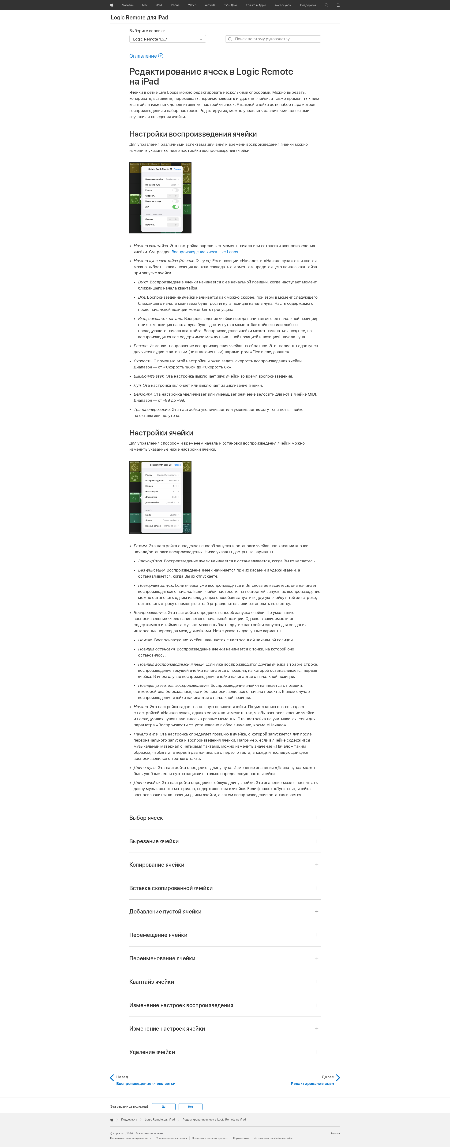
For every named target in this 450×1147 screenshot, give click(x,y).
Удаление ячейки (152, 1052)
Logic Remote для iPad (139, 17)
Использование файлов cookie (273, 1138)
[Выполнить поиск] (230, 39)
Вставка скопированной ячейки (171, 888)
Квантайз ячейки (151, 981)
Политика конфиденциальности (130, 1138)
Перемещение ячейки (158, 935)
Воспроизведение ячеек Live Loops (205, 251)
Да (163, 1106)
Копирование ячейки (156, 864)
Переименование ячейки (162, 958)
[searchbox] (273, 39)
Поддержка (129, 1119)
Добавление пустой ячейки (165, 911)
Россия (335, 1133)
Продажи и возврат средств (210, 1138)
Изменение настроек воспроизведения (181, 1005)
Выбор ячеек (146, 817)
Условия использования (171, 1138)
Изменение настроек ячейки (167, 1028)
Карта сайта (241, 1138)
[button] (326, 5)
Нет (190, 1106)
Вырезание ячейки (154, 841)
